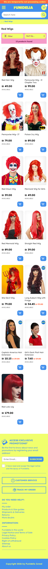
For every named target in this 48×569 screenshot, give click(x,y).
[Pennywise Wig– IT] (12, 116)
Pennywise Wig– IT (10, 134)
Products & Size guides (13, 509)
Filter (10, 36)
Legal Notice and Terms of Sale (17, 532)
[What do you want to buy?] (4, 8)
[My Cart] (44, 7)
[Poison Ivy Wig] (35, 116)
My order (6, 506)
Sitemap (6, 543)
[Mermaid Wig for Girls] (35, 170)
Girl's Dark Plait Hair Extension (34, 353)
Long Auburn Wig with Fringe (35, 299)
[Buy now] (20, 95)
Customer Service (26, 480)
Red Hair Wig (8, 80)
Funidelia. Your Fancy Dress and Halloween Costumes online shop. (23, 7)
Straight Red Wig (33, 243)
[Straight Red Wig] (35, 225)
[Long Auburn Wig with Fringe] (35, 279)
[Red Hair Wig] (12, 61)
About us (6, 546)
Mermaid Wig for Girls (35, 189)
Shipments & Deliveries (13, 512)
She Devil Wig (8, 298)
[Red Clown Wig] (12, 170)
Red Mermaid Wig (10, 243)
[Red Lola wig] (12, 388)
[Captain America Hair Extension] (12, 334)
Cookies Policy (9, 538)
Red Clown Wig (9, 189)
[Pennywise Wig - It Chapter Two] (35, 61)
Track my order (26, 489)
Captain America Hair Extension (12, 353)
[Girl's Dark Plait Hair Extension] (35, 334)
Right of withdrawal (11, 541)
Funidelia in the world (12, 530)
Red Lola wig (8, 407)
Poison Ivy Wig (32, 134)
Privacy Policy (9, 535)
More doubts (8, 517)
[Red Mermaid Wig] (12, 225)
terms (15, 468)
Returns (6, 515)
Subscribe (36, 459)
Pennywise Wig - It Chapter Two (33, 81)
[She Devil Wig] (12, 279)
